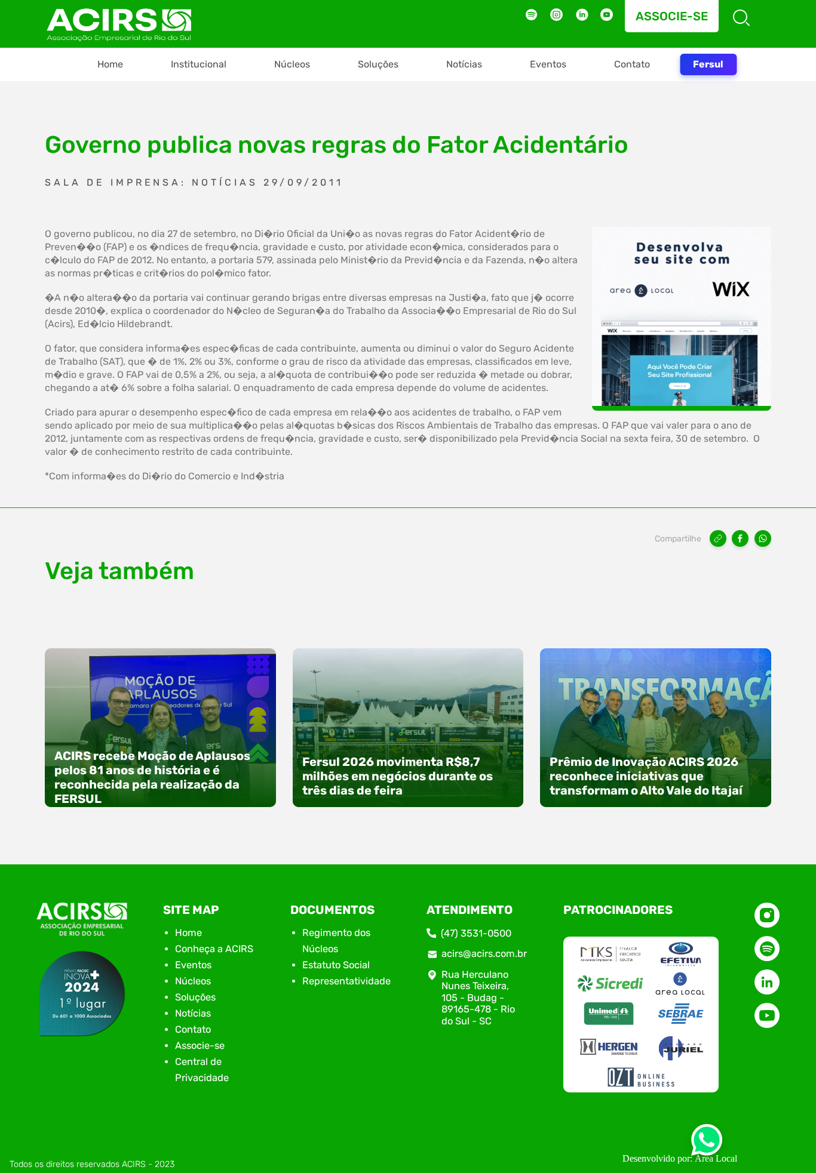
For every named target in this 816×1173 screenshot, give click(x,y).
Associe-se (672, 16)
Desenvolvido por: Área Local (679, 1158)
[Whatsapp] (706, 1143)
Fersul (708, 64)
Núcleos (292, 64)
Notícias (464, 64)
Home (110, 64)
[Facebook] (740, 538)
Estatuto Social (336, 965)
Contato (632, 64)
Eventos (548, 64)
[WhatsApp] (762, 538)
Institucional (198, 64)
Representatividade (346, 981)
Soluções (378, 64)
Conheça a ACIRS (214, 949)
